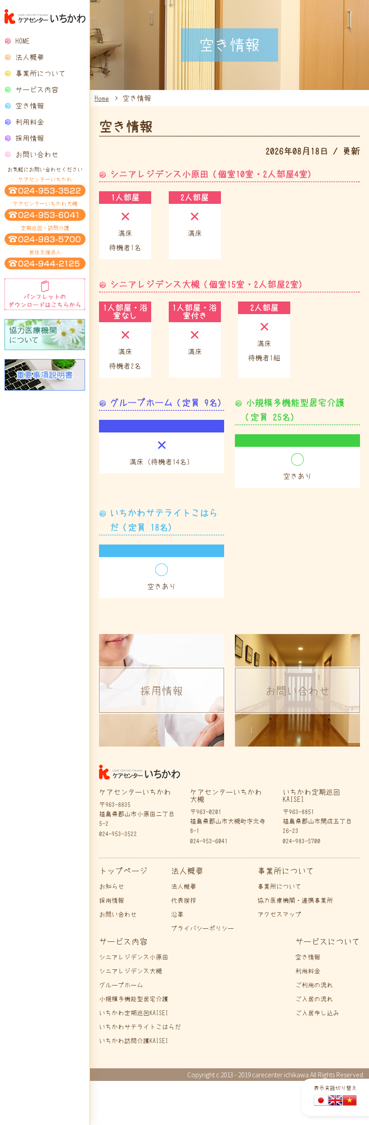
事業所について (279, 886)
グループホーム (121, 985)
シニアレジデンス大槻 (130, 971)
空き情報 (29, 105)
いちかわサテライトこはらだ (140, 1027)
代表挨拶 (183, 900)
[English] (335, 1101)
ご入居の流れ (314, 999)
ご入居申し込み (317, 1013)
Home (101, 98)
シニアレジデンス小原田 (133, 957)
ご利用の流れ (314, 985)
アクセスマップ (279, 914)
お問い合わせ (36, 154)
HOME (22, 41)
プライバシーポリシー (202, 928)
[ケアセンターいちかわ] (44, 16)
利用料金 (29, 122)
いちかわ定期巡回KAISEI (133, 1013)
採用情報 (29, 138)
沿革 (177, 914)
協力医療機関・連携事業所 (295, 900)
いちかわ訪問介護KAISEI (133, 1041)
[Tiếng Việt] (349, 1101)
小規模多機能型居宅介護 (133, 999)
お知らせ (111, 886)
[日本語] (321, 1101)
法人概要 (183, 886)
